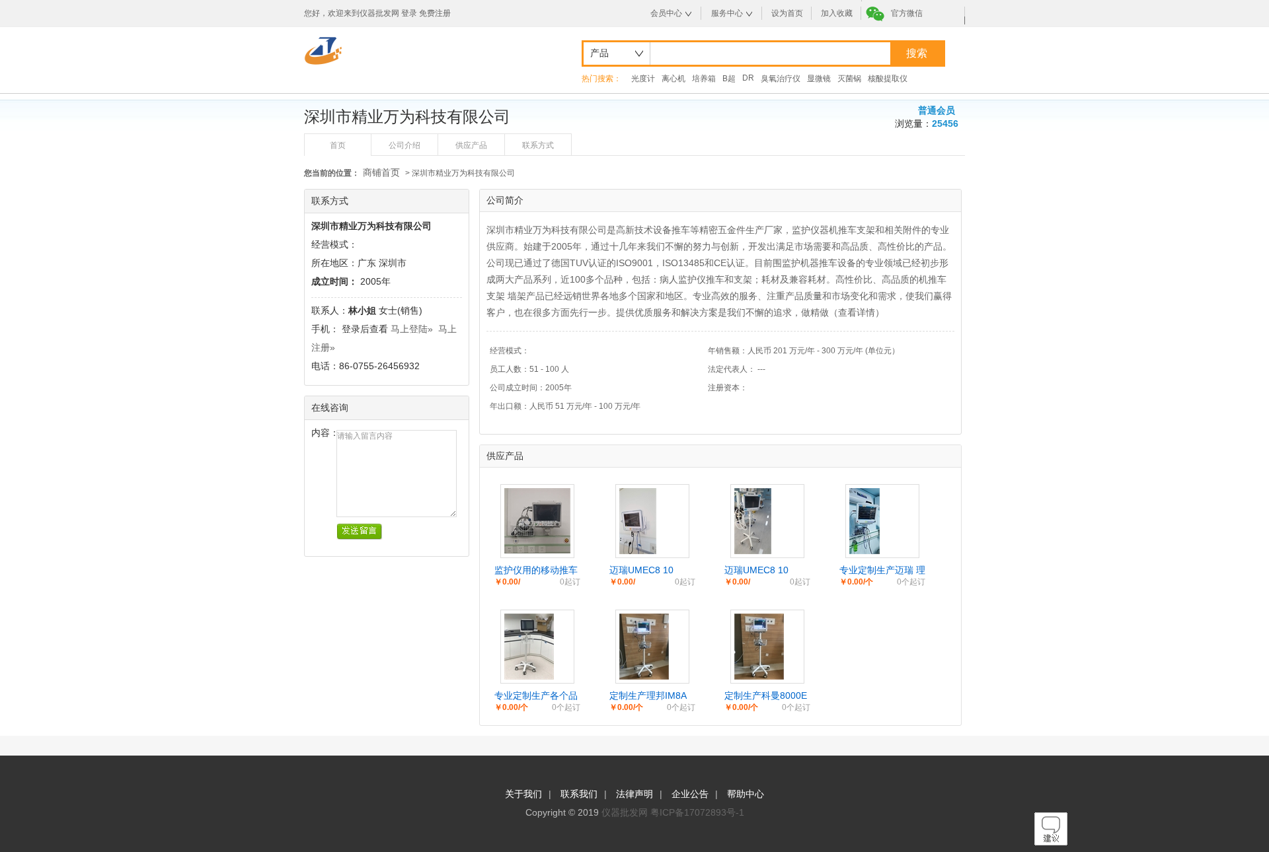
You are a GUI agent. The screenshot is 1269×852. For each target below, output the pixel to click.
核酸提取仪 (887, 78)
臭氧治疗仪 (780, 78)
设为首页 (787, 13)
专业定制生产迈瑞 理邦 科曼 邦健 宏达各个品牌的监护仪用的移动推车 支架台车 (882, 571)
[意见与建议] (1050, 842)
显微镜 (819, 78)
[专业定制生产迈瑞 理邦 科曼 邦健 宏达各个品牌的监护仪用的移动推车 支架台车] (864, 551)
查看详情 (856, 312)
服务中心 (727, 13)
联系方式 (538, 145)
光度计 (643, 78)
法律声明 (634, 794)
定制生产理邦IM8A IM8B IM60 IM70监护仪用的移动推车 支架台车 (652, 696)
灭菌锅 (849, 78)
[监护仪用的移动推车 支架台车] (537, 550)
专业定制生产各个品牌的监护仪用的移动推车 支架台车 (536, 696)
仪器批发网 (624, 812)
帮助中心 (745, 794)
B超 (729, 78)
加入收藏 (837, 13)
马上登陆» (412, 329)
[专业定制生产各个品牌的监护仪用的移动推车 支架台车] (529, 676)
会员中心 (666, 13)
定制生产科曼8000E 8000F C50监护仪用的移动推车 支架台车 (767, 696)
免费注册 (435, 13)
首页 (338, 145)
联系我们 (578, 794)
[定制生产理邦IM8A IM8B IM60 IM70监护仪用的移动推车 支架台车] (644, 676)
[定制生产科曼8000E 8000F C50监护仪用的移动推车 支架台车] (759, 676)
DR (748, 78)
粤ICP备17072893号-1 (697, 812)
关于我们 (523, 794)
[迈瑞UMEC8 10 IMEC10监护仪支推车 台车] (752, 551)
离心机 (673, 78)
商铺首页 (381, 172)
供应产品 (471, 145)
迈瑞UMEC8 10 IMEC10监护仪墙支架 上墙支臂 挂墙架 (649, 571)
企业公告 (690, 794)
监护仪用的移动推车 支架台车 (536, 571)
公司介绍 (404, 145)
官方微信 (907, 13)
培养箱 (704, 78)
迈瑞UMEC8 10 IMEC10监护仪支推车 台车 (764, 571)
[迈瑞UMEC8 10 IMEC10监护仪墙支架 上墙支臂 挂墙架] (637, 551)
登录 (409, 13)
